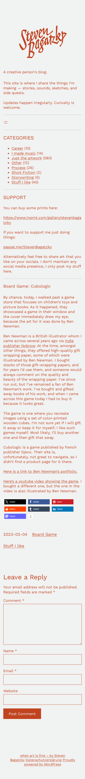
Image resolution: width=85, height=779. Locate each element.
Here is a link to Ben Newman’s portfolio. (40, 471)
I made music (24, 153)
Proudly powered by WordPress (49, 762)
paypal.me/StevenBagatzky (27, 247)
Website (10, 691)
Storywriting (23, 177)
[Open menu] (5, 122)
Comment (13, 600)
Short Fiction (23, 172)
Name (10, 651)
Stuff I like (21, 182)
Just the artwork (27, 158)
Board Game (44, 534)
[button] (15, 501)
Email (10, 671)
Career (17, 148)
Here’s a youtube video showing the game (40, 481)
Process (18, 167)
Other (17, 163)
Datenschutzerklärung (44, 760)
